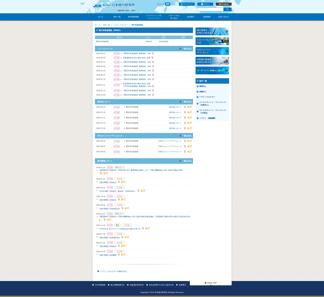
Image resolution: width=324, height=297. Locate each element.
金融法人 (202, 92)
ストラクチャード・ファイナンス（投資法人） (212, 103)
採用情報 (206, 17)
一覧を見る (187, 49)
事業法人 (202, 86)
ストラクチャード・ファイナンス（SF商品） (212, 111)
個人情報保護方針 (117, 285)
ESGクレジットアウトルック (170, 141)
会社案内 (190, 17)
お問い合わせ (223, 17)
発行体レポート (175, 107)
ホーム (100, 17)
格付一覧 (117, 17)
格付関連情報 (133, 17)
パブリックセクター (120, 25)
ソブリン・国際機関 (207, 118)
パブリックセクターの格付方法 (113, 271)
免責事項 (182, 285)
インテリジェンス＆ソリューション (154, 16)
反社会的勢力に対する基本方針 (161, 285)
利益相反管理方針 (137, 285)
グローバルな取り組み (174, 16)
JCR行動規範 (100, 285)
